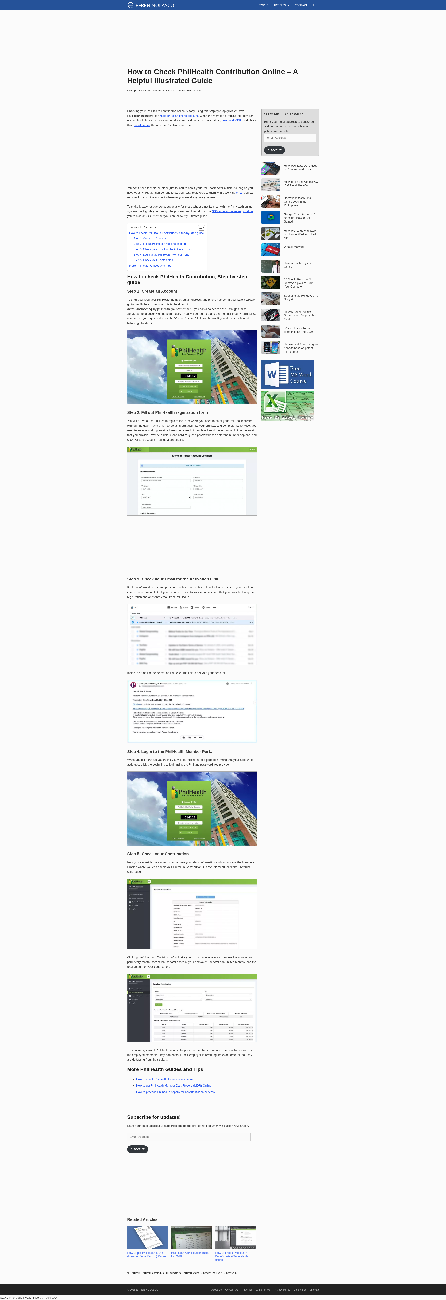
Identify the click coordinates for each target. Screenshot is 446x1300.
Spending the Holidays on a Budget (301, 297)
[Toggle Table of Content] (200, 228)
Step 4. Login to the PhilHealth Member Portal (162, 254)
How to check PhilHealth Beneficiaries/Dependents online (231, 1256)
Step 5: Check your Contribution (153, 260)
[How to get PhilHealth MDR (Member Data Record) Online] (147, 1237)
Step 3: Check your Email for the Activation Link (163, 249)
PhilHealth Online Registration (197, 1273)
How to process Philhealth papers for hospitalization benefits (175, 1092)
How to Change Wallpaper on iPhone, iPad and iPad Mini (300, 234)
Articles (280, 5)
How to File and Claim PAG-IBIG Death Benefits (301, 183)
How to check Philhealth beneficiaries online (164, 1079)
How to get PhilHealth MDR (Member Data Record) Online (146, 1254)
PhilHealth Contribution (153, 1273)
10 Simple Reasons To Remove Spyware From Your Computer (298, 283)
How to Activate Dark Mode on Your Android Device (300, 167)
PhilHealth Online (173, 1273)
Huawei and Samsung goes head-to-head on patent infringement (301, 348)
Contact (301, 5)
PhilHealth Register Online (225, 1273)
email (239, 192)
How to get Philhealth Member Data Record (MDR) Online (173, 1085)
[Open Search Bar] (314, 5)
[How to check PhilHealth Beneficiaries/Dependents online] (235, 1237)
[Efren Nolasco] (131, 5)
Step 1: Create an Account (150, 238)
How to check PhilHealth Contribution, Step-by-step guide (166, 233)
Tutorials (197, 90)
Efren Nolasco (155, 5)
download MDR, (232, 120)
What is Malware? (295, 246)
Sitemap (314, 1289)
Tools (263, 5)
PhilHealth (136, 1273)
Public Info (185, 90)
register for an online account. (179, 115)
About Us (216, 1289)
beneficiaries (142, 125)
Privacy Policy (282, 1289)
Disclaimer (300, 1289)
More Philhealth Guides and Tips (150, 265)
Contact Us (231, 1289)
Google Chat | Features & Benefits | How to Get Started (299, 218)
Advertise (247, 1289)
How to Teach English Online (297, 265)
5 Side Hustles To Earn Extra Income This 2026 (298, 330)
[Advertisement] (223, 38)
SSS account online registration (232, 211)
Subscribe (138, 1149)
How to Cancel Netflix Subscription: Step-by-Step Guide (300, 316)
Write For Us (263, 1289)
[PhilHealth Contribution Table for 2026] (191, 1237)
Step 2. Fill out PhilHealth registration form (160, 243)
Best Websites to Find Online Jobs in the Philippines (297, 202)
